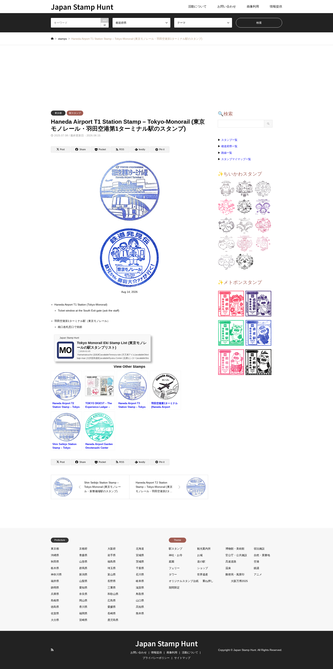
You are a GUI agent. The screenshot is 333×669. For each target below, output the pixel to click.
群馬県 (83, 568)
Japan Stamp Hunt (166, 643)
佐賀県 (55, 613)
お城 (200, 555)
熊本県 (140, 613)
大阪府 (112, 548)
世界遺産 (202, 574)
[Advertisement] (166, 74)
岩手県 (112, 555)
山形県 (83, 561)
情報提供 (276, 6)
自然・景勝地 (262, 555)
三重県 (112, 587)
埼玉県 (112, 568)
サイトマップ (182, 657)
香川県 (83, 606)
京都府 (83, 548)
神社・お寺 (175, 555)
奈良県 (83, 593)
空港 (256, 561)
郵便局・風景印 (234, 574)
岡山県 (83, 600)
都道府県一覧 (229, 146)
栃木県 (55, 568)
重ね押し (208, 581)
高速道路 (230, 561)
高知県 (140, 606)
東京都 (58, 113)
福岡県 (83, 613)
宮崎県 (83, 619)
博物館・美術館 (234, 548)
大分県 (55, 619)
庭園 (171, 561)
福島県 (112, 561)
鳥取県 (140, 593)
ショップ (202, 568)
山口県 (140, 600)
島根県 (55, 600)
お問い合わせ (226, 6)
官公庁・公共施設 (236, 555)
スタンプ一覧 (229, 139)
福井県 (55, 581)
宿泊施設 (259, 548)
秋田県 (55, 561)
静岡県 (55, 587)
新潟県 (83, 574)
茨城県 (140, 561)
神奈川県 (56, 574)
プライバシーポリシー (156, 657)
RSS (52, 649)
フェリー (174, 568)
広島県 (112, 600)
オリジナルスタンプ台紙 (183, 581)
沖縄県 (55, 555)
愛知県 (83, 587)
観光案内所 (204, 548)
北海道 (140, 548)
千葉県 (140, 568)
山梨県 (83, 581)
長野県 (112, 581)
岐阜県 (140, 581)
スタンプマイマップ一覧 (236, 159)
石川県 (140, 574)
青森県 (83, 555)
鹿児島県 (113, 619)
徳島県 (55, 606)
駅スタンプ (75, 113)
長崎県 (112, 613)
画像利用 (253, 6)
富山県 (112, 574)
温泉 (228, 568)
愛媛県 (112, 606)
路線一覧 (226, 152)
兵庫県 (55, 593)
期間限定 (174, 587)
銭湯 (256, 568)
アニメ (258, 574)
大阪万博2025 (239, 581)
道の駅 (201, 561)
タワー (173, 574)
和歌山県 (113, 593)
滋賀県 (140, 587)
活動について (197, 6)
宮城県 (140, 555)
